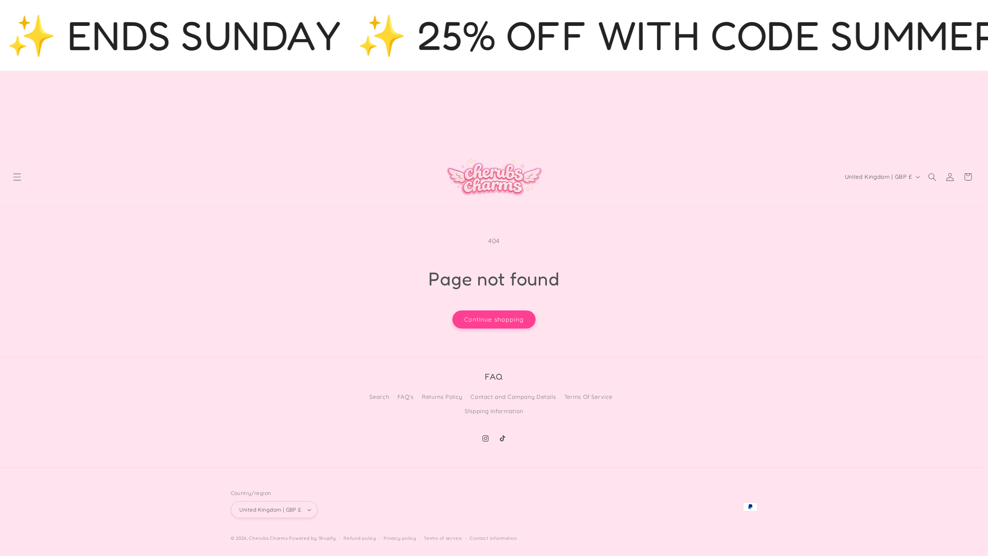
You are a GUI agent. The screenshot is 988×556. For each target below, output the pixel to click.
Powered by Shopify (312, 538)
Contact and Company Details (513, 396)
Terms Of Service (588, 396)
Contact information (493, 538)
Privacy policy (400, 538)
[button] (17, 177)
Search (379, 396)
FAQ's (406, 396)
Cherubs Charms (268, 538)
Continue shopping (494, 319)
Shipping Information (494, 411)
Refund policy (359, 538)
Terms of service (443, 538)
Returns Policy (442, 396)
